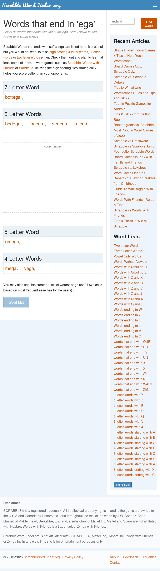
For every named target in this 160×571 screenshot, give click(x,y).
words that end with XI (130, 368)
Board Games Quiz (128, 66)
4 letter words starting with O (134, 442)
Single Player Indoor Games (134, 50)
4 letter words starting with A (134, 432)
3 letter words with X (129, 394)
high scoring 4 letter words (68, 51)
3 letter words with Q (129, 416)
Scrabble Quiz (124, 71)
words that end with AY (130, 373)
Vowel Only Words (127, 256)
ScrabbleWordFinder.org (42, 557)
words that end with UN (131, 357)
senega (60, 123)
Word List (16, 302)
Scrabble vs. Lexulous (130, 167)
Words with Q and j (128, 304)
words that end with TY (131, 352)
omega (12, 241)
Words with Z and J (128, 293)
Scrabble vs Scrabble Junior (134, 146)
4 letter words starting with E (134, 437)
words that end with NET (132, 378)
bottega (14, 97)
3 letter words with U (129, 410)
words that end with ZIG (131, 389)
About (114, 557)
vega (29, 268)
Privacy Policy (72, 557)
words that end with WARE (133, 384)
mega (11, 268)
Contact (115, 562)
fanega (37, 123)
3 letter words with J (128, 426)
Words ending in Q (127, 320)
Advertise (149, 557)
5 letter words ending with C (134, 474)
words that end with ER (131, 346)
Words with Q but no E (130, 272)
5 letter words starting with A (134, 464)
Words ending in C (127, 336)
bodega (14, 123)
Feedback (130, 557)
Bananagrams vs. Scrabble (134, 124)
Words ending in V (127, 330)
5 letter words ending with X (134, 469)
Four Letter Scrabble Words (134, 151)
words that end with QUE (132, 341)
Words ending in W (128, 309)
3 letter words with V (129, 421)
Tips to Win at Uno (127, 87)
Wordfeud (26, 67)
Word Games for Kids (129, 172)
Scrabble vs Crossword (131, 140)
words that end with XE (131, 362)
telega (81, 123)
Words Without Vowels (130, 261)
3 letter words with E (129, 405)
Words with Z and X (128, 277)
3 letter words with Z (128, 400)
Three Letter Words (128, 250)
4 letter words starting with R (134, 448)
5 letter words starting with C (134, 453)
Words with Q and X (128, 298)
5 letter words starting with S (134, 458)
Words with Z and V (128, 288)
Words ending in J (127, 325)
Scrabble (74, 62)
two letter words (28, 57)
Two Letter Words (126, 245)
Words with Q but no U (130, 266)
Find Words (149, 24)
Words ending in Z (127, 314)
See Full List (123, 484)
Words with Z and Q (128, 282)
